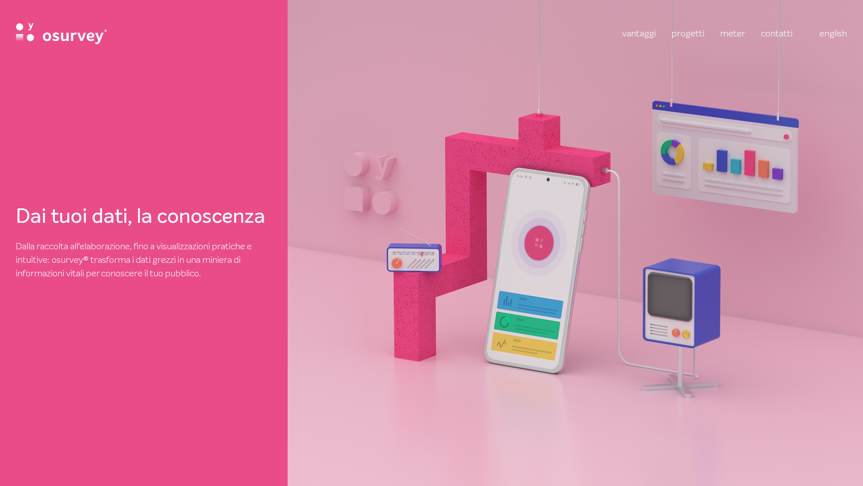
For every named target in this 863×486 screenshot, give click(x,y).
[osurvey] (61, 33)
